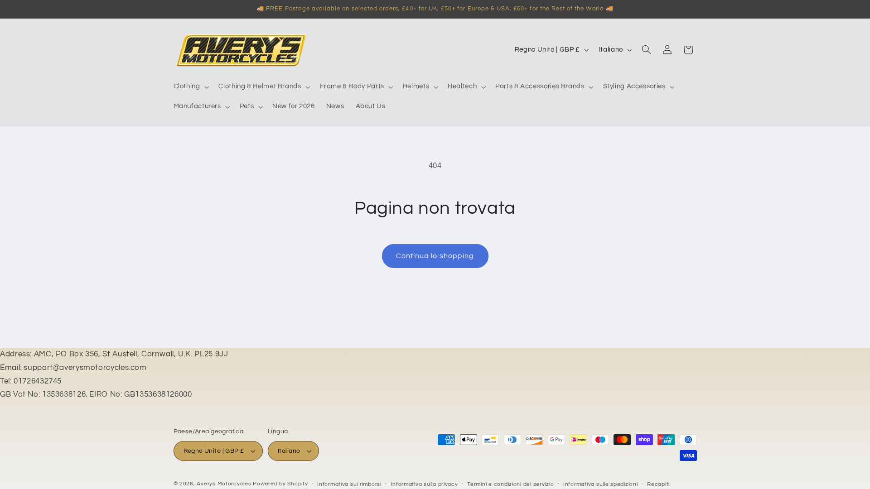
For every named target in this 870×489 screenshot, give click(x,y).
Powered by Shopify (280, 483)
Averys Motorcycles (224, 483)
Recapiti (658, 484)
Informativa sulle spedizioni (600, 484)
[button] (190, 87)
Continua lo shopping (435, 255)
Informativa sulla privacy (424, 484)
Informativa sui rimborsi (349, 484)
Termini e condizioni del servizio (510, 484)
